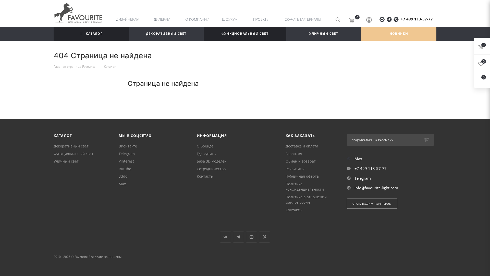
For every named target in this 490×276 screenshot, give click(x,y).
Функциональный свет (73, 153)
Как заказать (300, 135)
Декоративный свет (71, 146)
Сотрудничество (211, 168)
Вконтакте (225, 237)
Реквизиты (295, 168)
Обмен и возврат (301, 161)
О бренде (205, 146)
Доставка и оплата (302, 146)
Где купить (206, 153)
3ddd (123, 176)
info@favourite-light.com (376, 187)
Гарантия (294, 153)
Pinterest (126, 161)
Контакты (205, 176)
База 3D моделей (212, 161)
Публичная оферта (302, 176)
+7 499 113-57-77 (417, 18)
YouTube (251, 237)
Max (122, 183)
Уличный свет (66, 161)
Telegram (127, 153)
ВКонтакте (128, 146)
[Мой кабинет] (369, 20)
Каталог (63, 135)
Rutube (125, 168)
